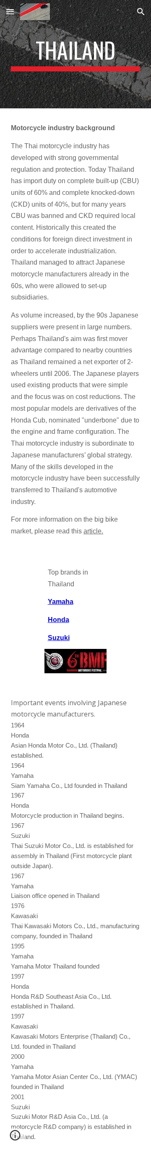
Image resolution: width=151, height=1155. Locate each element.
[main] (75, 54)
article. (93, 531)
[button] (10, 11)
